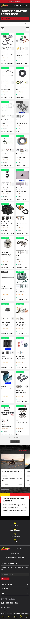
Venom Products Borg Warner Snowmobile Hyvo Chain (22, 393)
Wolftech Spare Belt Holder (7, 388)
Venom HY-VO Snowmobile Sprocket (6, 325)
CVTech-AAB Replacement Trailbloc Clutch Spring (6, 190)
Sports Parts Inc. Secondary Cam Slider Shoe (21, 190)
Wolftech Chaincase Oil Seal (21, 88)
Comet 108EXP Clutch (21, 291)
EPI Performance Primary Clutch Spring (22, 54)
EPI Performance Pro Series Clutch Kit (21, 325)
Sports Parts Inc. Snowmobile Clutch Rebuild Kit (5, 156)
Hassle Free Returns (15, 536)
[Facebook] (17, 549)
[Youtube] (28, 549)
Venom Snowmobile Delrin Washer (7, 122)
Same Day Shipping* (15, 530)
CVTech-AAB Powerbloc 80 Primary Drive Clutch (7, 255)
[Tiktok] (24, 548)
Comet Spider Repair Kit (6, 426)
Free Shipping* (15, 525)
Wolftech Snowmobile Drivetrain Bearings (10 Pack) (21, 122)
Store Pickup (15, 541)
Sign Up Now (5, 578)
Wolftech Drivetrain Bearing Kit (20, 258)
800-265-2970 (15, 553)
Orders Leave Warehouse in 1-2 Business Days (15, 1)
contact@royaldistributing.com (16, 557)
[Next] (13, 48)
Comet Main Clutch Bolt (6, 288)
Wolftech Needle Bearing (7, 358)
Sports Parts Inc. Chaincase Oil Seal (20, 156)
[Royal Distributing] (4, 5)
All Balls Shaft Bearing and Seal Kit (7, 54)
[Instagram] (21, 549)
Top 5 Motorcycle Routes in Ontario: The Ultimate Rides (12, 472)
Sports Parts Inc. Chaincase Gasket (5, 88)
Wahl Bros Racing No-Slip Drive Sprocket (7, 224)
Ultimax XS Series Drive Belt (21, 224)
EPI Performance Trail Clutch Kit (21, 359)
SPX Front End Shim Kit (21, 422)
